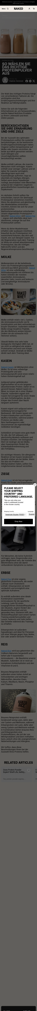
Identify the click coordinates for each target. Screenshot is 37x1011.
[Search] (7, 8)
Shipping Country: (9, 511)
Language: (31, 511)
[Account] (29, 8)
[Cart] (33, 8)
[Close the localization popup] (35, 484)
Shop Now (18, 521)
